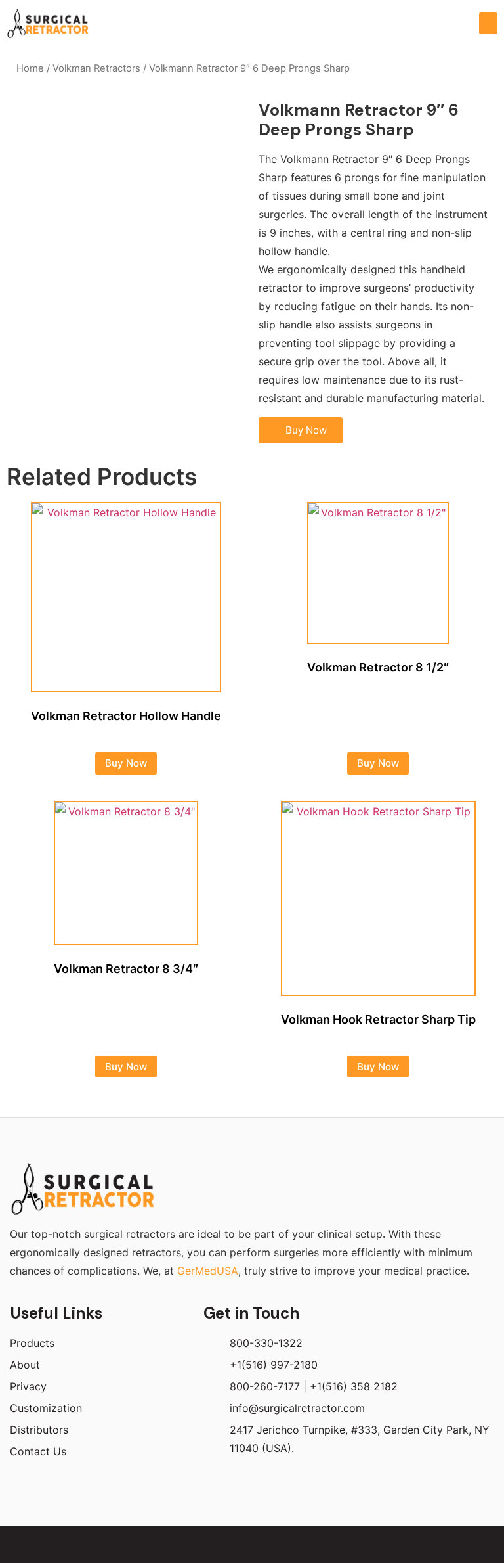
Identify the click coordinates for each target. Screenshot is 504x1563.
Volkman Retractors (96, 68)
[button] (488, 23)
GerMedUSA (207, 1270)
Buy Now (126, 763)
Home (30, 68)
